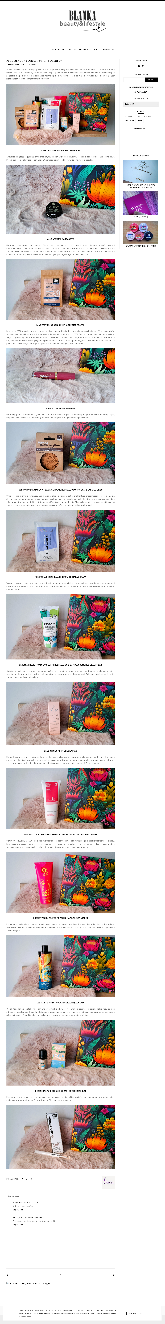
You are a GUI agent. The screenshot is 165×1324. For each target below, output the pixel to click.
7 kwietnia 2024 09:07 (33, 1218)
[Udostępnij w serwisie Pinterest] (31, 1179)
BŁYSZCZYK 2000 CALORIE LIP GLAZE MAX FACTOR (60, 325)
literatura (129, 121)
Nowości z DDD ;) (141, 217)
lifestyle (147, 116)
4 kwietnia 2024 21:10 (29, 1203)
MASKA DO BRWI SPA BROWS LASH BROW (60, 151)
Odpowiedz (18, 1210)
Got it (142, 1313)
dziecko (128, 116)
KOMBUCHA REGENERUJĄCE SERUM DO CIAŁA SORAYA (60, 577)
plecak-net (18, 1218)
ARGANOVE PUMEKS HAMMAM (60, 408)
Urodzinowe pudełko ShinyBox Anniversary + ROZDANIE (141, 186)
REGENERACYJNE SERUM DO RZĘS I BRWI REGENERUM (60, 1091)
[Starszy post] (114, 1275)
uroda (33, 64)
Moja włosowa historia (80, 50)
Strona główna (58, 50)
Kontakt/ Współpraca (104, 50)
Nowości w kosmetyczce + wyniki (141, 246)
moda (140, 121)
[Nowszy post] (7, 1275)
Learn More (132, 1313)
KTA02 (137, 116)
